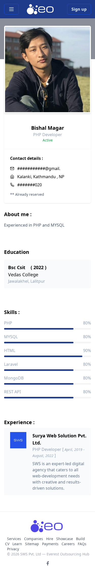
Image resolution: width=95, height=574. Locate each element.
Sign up (79, 9)
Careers (68, 543)
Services (14, 538)
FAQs (82, 543)
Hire (49, 538)
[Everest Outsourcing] (41, 9)
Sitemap (32, 543)
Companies (34, 538)
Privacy (13, 548)
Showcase (64, 538)
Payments (50, 543)
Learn (17, 543)
